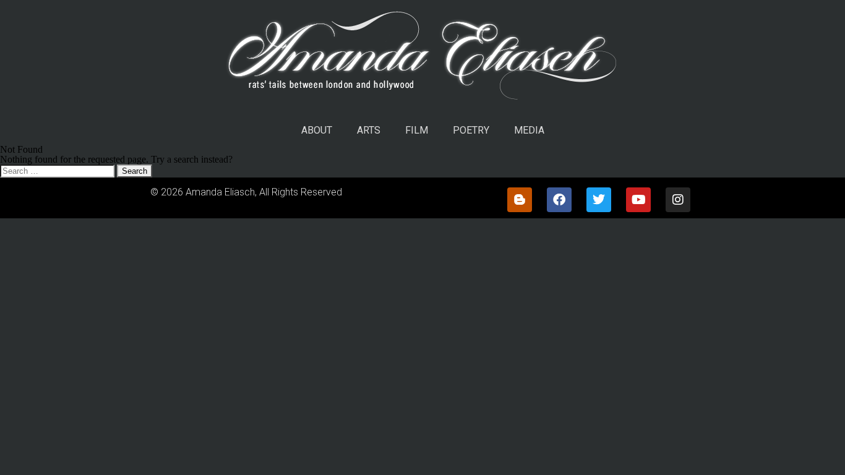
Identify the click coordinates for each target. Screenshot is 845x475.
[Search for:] (58, 170)
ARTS (368, 130)
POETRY (471, 130)
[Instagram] (678, 199)
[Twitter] (598, 199)
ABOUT (316, 130)
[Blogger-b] (519, 199)
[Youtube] (638, 199)
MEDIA (529, 130)
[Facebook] (559, 199)
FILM (416, 130)
